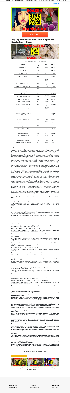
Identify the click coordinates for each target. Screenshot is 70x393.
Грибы (44, 0)
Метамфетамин (9, 0)
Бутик (56, 0)
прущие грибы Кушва (13, 385)
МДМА (47, 0)
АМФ (65, 0)
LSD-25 (35, 0)
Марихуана (51, 0)
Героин (62, 0)
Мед (41, 0)
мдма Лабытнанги (34, 385)
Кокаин (15, 0)
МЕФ (59, 0)
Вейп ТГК (23, 0)
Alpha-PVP (31, 0)
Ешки (39, 0)
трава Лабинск (34, 383)
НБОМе (27, 0)
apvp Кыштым (34, 380)
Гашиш (19, 0)
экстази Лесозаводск (55, 387)
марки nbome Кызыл (13, 387)
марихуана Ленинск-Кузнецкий (55, 383)
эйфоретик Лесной (55, 385)
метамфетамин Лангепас (34, 387)
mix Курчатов (13, 383)
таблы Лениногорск (55, 380)
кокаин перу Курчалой (13, 380)
